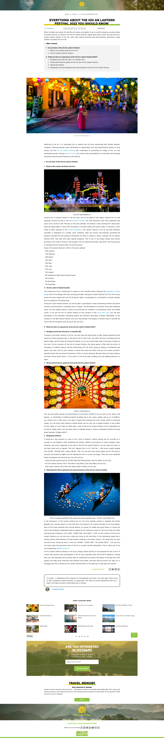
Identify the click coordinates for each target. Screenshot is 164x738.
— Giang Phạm (57, 589)
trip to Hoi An (71, 153)
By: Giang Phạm (49, 28)
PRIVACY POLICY (80, 719)
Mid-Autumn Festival (76, 221)
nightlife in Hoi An (62, 548)
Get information (82, 668)
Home (67, 14)
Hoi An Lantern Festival (66, 150)
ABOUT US (66, 719)
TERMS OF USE (96, 719)
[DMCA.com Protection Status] (82, 733)
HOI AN (74, 14)
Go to (82, 699)
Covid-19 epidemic (75, 230)
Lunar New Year (103, 313)
